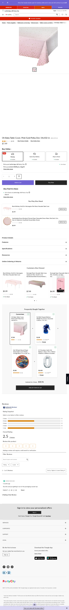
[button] (57, 15)
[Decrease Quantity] (3, 176)
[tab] (12, 156)
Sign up (6, 554)
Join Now (48, 516)
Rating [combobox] (5, 464)
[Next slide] (66, 3)
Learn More (37, 553)
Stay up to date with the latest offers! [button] (33, 608)
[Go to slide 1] (34, 70)
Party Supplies (11, 22)
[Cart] (66, 15)
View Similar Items (35, 141)
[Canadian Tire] (8, 7)
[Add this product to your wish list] (19, 176)
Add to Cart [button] (18, 182)
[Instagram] (12, 567)
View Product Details (23, 141)
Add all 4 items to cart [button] (35, 387)
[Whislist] (62, 15)
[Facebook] (4, 567)
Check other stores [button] (8, 169)
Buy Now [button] (51, 182)
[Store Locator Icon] (3, 11)
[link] (8, 141)
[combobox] (57, 470)
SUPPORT (5, 534)
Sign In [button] (34, 512)
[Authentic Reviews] (10, 407)
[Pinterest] (8, 567)
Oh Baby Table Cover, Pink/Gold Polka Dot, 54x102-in (26, 138)
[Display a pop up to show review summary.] (49, 340)
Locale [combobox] (14, 464)
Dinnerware (34, 22)
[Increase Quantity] (14, 176)
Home (4, 22)
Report (22, 490)
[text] (13, 294)
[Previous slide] (3, 3)
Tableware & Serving (23, 22)
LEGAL (4, 540)
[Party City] (60, 7)
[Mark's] (43, 7)
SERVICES (5, 522)
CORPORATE (6, 528)
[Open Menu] (3, 15)
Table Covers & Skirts (46, 22)
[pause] (7, 3)
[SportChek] (25, 7)
